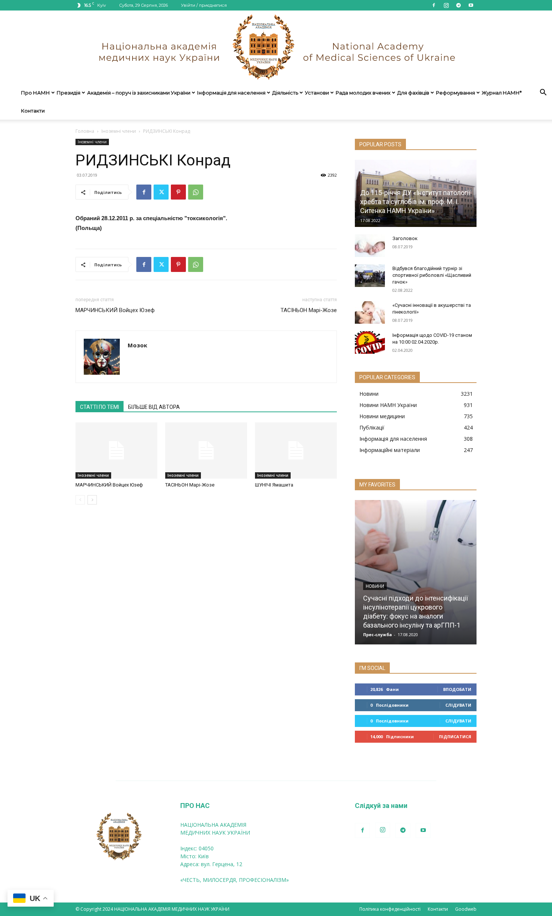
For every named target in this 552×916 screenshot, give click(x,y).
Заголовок (405, 238)
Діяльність (285, 93)
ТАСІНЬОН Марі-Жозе (309, 310)
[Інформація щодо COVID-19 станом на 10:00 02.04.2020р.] (370, 342)
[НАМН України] (276, 47)
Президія (68, 93)
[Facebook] (433, 5)
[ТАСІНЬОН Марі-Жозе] (206, 450)
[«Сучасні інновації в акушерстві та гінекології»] (370, 312)
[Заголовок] (370, 245)
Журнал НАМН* (502, 93)
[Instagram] (446, 5)
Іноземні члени (118, 131)
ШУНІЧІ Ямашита (274, 485)
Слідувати (458, 705)
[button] (543, 93)
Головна (84, 131)
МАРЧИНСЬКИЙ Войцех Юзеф (115, 310)
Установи (317, 93)
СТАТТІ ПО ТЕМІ (99, 407)
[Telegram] (458, 5)
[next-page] (92, 500)
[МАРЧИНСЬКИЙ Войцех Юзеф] (116, 450)
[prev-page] (80, 500)
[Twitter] (161, 192)
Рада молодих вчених (363, 93)
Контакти (33, 111)
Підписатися (455, 736)
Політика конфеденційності (390, 909)
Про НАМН (35, 93)
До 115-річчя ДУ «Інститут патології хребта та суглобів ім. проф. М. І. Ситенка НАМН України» (415, 202)
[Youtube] (471, 5)
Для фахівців (413, 93)
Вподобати (457, 689)
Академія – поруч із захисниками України (138, 93)
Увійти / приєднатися (204, 5)
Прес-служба (377, 634)
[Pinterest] (178, 192)
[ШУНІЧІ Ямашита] (296, 450)
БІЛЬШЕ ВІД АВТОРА (154, 407)
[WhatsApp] (195, 192)
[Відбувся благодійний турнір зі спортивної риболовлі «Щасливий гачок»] (370, 275)
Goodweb (466, 909)
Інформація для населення (231, 93)
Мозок (137, 345)
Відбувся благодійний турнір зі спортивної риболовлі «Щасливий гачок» (431, 275)
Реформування (455, 93)
